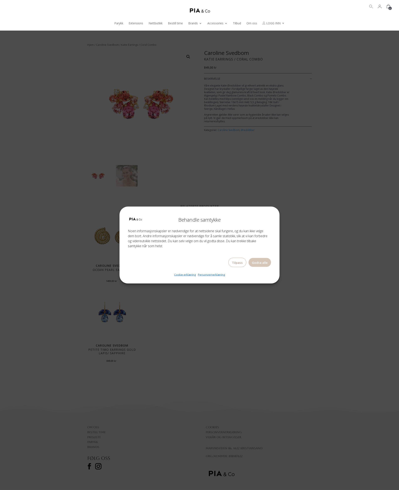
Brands (193, 23)
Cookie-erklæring (185, 274)
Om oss (251, 23)
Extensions (136, 23)
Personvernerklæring (211, 274)
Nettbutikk (156, 23)
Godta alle (260, 262)
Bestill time (175, 23)
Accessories (215, 23)
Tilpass (237, 262)
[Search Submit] (371, 6)
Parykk (118, 23)
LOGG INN (273, 23)
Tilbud (237, 23)
